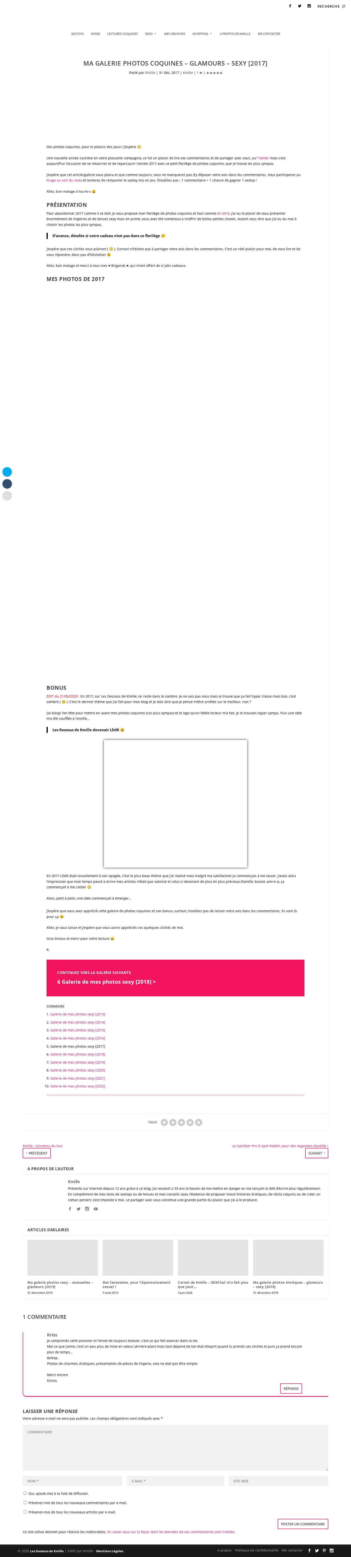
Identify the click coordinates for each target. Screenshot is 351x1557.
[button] (72, 328)
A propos (14, 6)
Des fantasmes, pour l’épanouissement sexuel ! (136, 1284)
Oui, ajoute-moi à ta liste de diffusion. (58, 1493)
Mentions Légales (109, 1551)
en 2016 (223, 213)
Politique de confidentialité (48, 6)
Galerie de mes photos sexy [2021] (77, 1078)
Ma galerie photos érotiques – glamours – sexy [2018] (288, 1284)
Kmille (150, 72)
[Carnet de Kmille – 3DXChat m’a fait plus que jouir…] (213, 1258)
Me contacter (86, 6)
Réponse (291, 1388)
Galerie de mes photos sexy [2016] (77, 1038)
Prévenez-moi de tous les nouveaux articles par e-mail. (72, 1512)
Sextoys (77, 34)
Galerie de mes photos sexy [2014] (77, 1022)
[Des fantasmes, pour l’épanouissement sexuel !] (138, 1258)
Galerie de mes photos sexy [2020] (77, 1070)
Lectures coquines (122, 34)
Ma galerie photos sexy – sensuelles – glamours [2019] (60, 1284)
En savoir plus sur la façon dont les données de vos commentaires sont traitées (170, 1532)
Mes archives (174, 34)
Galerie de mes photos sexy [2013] (77, 1014)
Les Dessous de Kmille (47, 1551)
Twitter (263, 158)
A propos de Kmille (235, 34)
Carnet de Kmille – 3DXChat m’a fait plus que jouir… (213, 1284)
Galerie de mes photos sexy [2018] (77, 1054)
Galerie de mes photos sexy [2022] (77, 1086)
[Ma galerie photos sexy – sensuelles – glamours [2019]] (62, 1258)
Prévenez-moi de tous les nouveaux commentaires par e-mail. (77, 1502)
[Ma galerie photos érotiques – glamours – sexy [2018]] (288, 1258)
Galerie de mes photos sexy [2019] (77, 1062)
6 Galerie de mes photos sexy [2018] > (106, 981)
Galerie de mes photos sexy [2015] (77, 1030)
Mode (95, 34)
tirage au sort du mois (64, 180)
